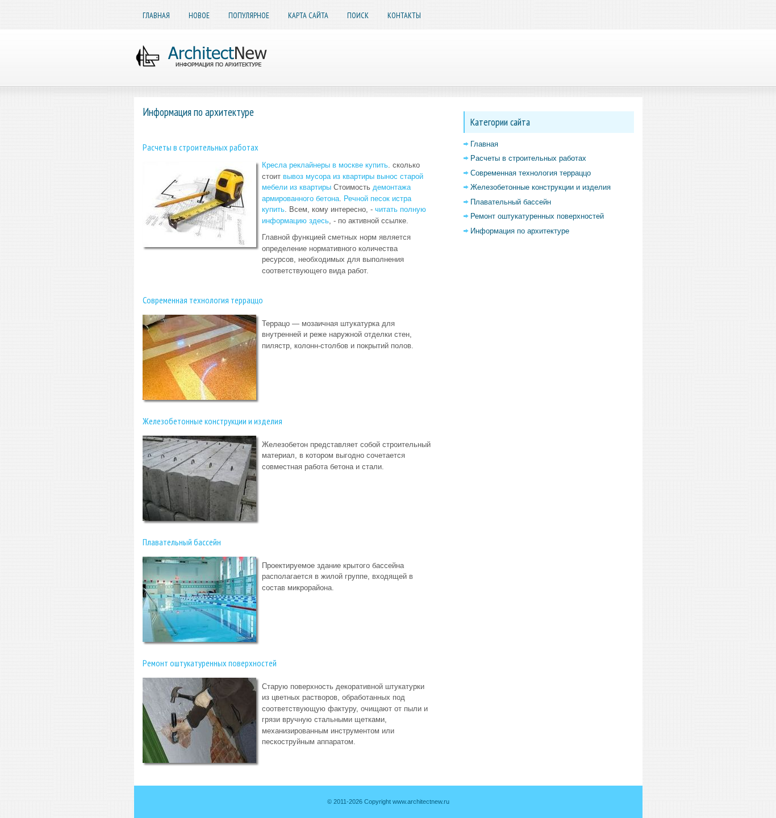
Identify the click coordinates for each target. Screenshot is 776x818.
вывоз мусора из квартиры (328, 176)
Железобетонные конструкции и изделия (212, 421)
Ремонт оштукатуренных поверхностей (210, 663)
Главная (156, 15)
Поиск (358, 15)
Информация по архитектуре (519, 231)
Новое (199, 15)
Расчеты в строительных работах (200, 147)
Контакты (404, 15)
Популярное (248, 15)
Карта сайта (308, 15)
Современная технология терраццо (203, 300)
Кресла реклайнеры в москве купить (325, 165)
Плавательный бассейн (182, 542)
